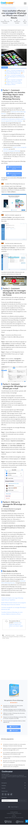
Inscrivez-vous (22, 800)
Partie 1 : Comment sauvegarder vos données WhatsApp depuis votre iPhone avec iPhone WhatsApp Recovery (14, 72)
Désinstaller (14, 816)
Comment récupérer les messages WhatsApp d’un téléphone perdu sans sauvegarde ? (14, 765)
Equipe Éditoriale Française (5, 22)
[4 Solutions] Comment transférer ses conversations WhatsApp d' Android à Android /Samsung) (14, 745)
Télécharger (14, 726)
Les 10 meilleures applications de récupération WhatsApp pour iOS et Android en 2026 (13, 753)
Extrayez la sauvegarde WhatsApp (11, 151)
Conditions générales (14, 812)
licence (14, 814)
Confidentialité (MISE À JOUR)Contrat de (14, 813)
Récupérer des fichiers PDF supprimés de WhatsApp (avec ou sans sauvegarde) (14, 761)
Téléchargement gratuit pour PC (15, 167)
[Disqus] (14, 660)
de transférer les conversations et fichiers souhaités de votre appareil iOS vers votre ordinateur (13, 119)
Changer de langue (14, 806)
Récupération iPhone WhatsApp (13, 700)
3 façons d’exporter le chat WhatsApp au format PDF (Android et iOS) (14, 757)
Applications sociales (17, 22)
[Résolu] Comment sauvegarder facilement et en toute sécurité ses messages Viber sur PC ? (15, 749)
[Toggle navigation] (25, 3)
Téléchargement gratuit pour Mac (15, 174)
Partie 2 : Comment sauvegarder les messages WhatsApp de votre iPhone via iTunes (15, 76)
